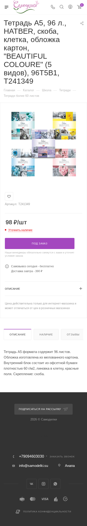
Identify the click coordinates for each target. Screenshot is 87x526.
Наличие (46, 334)
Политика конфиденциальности (47, 511)
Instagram (43, 484)
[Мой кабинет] (70, 7)
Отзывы (73, 334)
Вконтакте (32, 484)
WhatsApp (55, 484)
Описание (18, 334)
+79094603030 (31, 456)
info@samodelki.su (33, 466)
